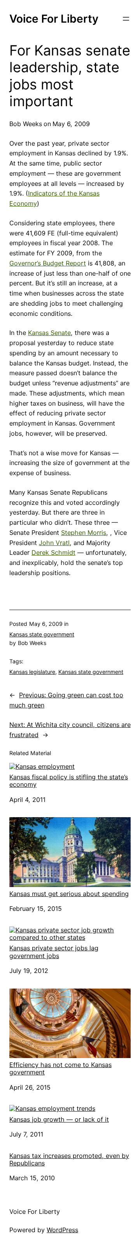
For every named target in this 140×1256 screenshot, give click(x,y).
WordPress (62, 1230)
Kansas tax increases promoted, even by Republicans (69, 1159)
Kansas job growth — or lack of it (59, 1119)
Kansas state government (41, 634)
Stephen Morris (83, 532)
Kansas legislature (32, 671)
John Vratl (54, 543)
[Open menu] (126, 18)
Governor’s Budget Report (47, 263)
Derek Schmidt (53, 552)
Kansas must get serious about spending (69, 894)
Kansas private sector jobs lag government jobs (53, 951)
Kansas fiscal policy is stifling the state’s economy (68, 780)
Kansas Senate (49, 333)
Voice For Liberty (53, 18)
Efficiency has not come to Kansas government (60, 1068)
